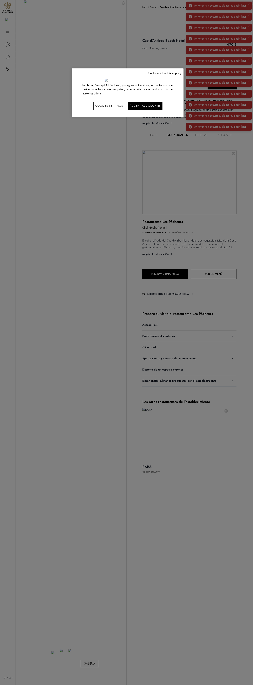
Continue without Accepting (164, 73)
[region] (128, 92)
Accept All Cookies (145, 106)
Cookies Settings (109, 106)
